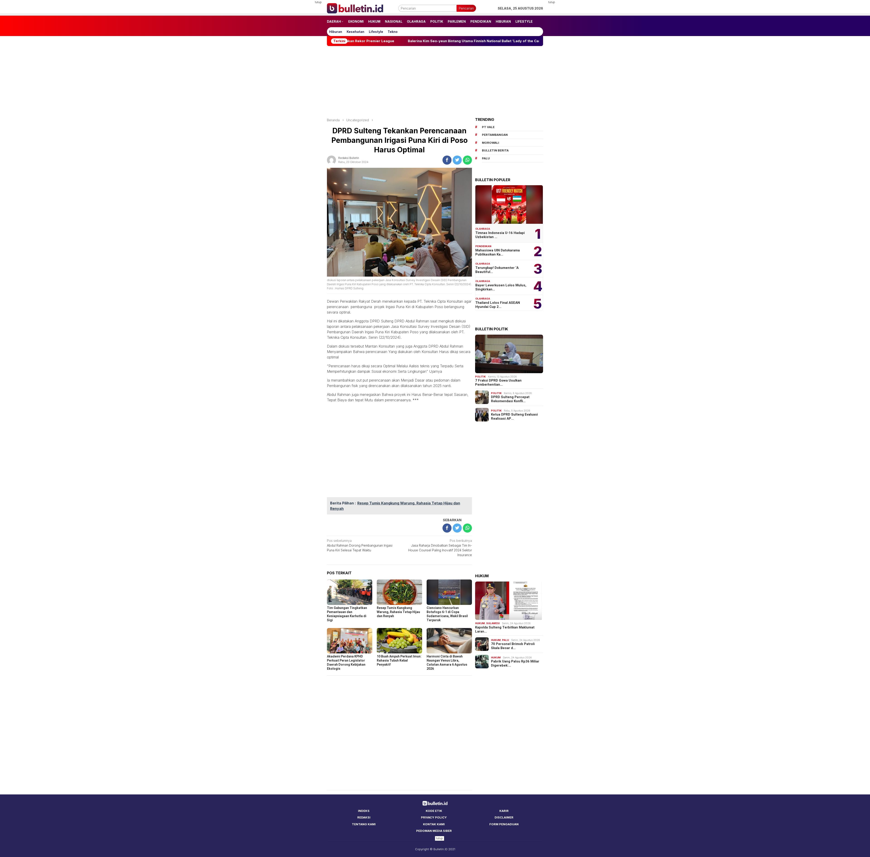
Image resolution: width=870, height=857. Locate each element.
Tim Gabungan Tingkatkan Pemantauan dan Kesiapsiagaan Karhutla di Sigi (347, 614)
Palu (505, 640)
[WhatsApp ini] (467, 160)
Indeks (364, 811)
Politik (480, 376)
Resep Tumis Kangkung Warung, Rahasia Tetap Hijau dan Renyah (398, 612)
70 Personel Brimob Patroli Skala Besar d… (513, 646)
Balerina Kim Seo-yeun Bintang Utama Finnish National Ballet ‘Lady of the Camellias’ (424, 41)
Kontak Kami (434, 824)
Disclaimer (504, 817)
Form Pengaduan (504, 824)
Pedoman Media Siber (434, 831)
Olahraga (482, 228)
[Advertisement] (305, 68)
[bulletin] (355, 8)
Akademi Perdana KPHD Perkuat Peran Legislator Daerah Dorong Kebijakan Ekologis (346, 662)
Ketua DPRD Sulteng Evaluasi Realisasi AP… (514, 416)
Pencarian (466, 8)
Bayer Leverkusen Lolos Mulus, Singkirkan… (500, 287)
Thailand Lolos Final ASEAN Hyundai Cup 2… (497, 305)
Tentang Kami (364, 824)
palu (486, 158)
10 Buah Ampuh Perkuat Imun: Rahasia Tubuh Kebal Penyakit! (399, 660)
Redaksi (363, 817)
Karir (504, 811)
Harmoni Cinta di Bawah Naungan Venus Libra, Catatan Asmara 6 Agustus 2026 (447, 662)
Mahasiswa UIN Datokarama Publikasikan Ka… (497, 252)
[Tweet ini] (457, 160)
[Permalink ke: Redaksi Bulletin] (331, 160)
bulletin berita (495, 150)
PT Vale (488, 127)
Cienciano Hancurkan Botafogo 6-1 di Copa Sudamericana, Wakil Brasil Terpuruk (447, 614)
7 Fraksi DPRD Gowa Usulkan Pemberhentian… (498, 382)
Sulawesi (493, 623)
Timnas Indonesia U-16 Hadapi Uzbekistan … (500, 235)
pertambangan (495, 134)
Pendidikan (483, 246)
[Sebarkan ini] (447, 160)
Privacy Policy (434, 817)
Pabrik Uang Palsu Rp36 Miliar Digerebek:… (515, 663)
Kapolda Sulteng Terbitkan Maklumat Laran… (504, 629)
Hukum (480, 623)
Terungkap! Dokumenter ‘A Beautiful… (497, 270)
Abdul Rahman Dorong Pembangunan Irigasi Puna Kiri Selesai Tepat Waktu (359, 545)
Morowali (490, 142)
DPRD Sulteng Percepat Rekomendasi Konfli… (510, 399)
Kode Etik (434, 811)
